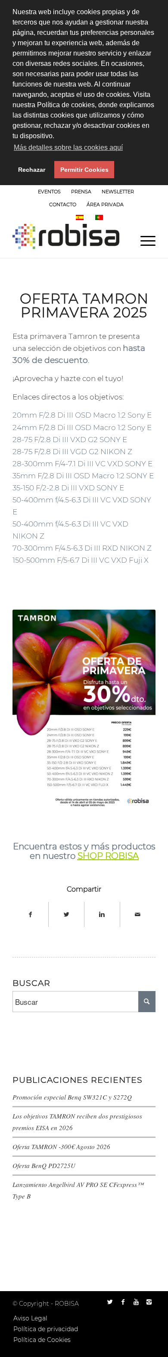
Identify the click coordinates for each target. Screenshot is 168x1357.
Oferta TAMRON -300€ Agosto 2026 (61, 1146)
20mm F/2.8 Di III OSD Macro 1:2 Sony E (82, 415)
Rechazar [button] (31, 169)
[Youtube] (136, 1301)
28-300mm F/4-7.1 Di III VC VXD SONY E (82, 463)
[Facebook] (123, 1301)
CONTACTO (62, 204)
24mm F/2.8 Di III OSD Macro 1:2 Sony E (82, 427)
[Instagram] (149, 1301)
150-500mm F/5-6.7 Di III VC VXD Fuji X (80, 560)
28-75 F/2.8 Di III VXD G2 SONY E (69, 439)
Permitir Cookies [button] (84, 169)
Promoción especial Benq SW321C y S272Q (72, 1097)
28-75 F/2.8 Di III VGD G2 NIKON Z (72, 451)
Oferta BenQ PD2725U (43, 1165)
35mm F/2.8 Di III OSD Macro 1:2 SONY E (83, 475)
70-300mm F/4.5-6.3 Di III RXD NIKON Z (82, 548)
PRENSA (81, 192)
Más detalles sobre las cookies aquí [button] (68, 147)
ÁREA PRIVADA (105, 204)
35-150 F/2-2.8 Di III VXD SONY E (68, 487)
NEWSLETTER (118, 192)
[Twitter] (110, 1301)
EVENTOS (49, 192)
